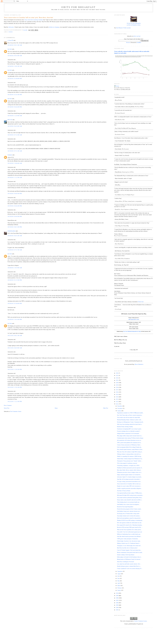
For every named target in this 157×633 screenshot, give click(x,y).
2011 (117, 404)
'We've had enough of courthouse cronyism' (127, 463)
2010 (117, 593)
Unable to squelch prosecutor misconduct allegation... (129, 488)
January (119, 590)
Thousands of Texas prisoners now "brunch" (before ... (129, 461)
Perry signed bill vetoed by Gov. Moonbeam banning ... (130, 525)
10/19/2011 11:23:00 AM (15, 177)
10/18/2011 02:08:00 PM (15, 78)
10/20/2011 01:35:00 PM (15, 280)
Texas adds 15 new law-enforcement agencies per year (129, 532)
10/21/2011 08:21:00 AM (15, 335)
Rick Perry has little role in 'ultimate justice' (127, 548)
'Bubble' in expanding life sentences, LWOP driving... (129, 456)
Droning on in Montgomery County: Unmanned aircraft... (130, 422)
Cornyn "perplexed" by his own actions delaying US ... (130, 568)
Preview (128, 42)
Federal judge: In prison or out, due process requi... (129, 541)
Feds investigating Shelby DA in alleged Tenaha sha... (129, 447)
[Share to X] (34, 30)
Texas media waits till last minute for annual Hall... (129, 417)
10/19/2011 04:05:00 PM (15, 193)
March (119, 585)
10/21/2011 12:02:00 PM (15, 369)
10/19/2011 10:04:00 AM (15, 163)
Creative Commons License (140, 621)
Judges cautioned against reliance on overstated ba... (129, 474)
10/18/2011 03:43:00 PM (15, 94)
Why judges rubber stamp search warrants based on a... (130, 435)
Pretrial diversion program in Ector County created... (129, 509)
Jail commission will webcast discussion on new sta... (129, 440)
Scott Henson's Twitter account (123, 28)
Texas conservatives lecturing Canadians (33, 19)
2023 (117, 375)
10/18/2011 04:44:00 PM (15, 107)
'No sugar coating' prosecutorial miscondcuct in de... (129, 481)
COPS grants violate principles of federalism (127, 538)
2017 (117, 389)
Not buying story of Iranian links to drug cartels (128, 513)
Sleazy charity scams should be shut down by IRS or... (129, 500)
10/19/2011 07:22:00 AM (15, 135)
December (119, 406)
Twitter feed (140, 301)
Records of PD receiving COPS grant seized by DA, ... (129, 527)
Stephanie (10, 155)
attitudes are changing (54, 27)
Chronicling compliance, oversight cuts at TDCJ (128, 465)
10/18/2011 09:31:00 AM (15, 45)
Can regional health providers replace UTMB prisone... (130, 493)
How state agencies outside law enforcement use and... (129, 522)
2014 (117, 397)
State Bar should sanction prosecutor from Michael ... (129, 536)
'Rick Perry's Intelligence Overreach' (125, 561)
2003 (117, 610)
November (120, 408)
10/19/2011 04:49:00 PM (15, 216)
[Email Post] (29, 30)
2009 (117, 595)
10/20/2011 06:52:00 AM (15, 235)
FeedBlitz (139, 42)
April (118, 583)
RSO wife (10, 119)
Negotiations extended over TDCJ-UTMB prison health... (130, 413)
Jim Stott (10, 49)
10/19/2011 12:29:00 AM (15, 115)
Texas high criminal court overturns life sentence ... (129, 516)
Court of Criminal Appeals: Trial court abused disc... (129, 550)
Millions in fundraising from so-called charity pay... (129, 534)
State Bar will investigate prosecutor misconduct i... (129, 479)
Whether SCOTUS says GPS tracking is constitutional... (130, 520)
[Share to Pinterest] (37, 30)
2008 (117, 598)
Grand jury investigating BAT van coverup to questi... (129, 429)
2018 (117, 387)
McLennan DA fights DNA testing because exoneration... (130, 495)
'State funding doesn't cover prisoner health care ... (129, 502)
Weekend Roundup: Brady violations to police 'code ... (129, 419)
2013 (117, 399)
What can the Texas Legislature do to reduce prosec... (129, 529)
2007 (117, 600)
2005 (117, 605)
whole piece (11, 27)
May (118, 581)
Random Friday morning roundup (125, 426)
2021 (117, 380)
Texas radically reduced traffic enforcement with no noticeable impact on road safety (131, 52)
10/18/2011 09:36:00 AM (15, 55)
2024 (117, 373)
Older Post (105, 408)
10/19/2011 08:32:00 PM (15, 227)
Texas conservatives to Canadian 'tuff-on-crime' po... (129, 483)
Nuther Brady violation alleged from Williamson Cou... (130, 458)
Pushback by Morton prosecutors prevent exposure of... (130, 468)
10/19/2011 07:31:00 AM (15, 151)
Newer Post (6, 408)
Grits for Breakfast (78, 7)
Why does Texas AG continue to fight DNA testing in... (130, 452)
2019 (117, 385)
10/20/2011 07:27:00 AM (15, 250)
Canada (10, 31)
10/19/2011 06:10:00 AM (15, 126)
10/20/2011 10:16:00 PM (15, 319)
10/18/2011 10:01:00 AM (15, 66)
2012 (117, 401)
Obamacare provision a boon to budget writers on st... (129, 472)
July (118, 576)
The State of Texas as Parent (123, 490)
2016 (117, 392)
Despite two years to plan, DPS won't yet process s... (129, 486)
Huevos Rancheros (139, 364)
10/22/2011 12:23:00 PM (15, 401)
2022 (117, 378)
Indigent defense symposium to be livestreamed (128, 433)
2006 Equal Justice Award (133, 319)
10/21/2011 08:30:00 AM (15, 348)
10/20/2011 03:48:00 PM (15, 303)
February (119, 588)
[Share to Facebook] (36, 30)
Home (56, 408)
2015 (117, 394)
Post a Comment (8, 405)
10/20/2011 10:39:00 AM (15, 267)
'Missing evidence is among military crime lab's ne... (129, 454)
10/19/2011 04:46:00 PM (15, 206)
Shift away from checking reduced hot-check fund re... (130, 424)
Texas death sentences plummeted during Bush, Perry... (130, 497)
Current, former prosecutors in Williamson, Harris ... (129, 445)
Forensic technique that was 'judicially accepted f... (129, 431)
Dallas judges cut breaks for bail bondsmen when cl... (129, 557)
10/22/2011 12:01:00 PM (15, 387)
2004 (117, 607)
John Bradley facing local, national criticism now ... (129, 511)
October (119, 411)
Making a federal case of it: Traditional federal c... (128, 543)
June (118, 578)
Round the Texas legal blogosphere (125, 506)
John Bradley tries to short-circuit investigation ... (128, 504)
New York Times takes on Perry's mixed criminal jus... (130, 415)
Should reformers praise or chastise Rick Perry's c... (129, 566)
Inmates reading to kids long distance (125, 554)
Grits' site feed (137, 36)
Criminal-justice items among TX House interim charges (130, 438)
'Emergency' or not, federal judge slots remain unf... (129, 545)
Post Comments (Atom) (15, 411)
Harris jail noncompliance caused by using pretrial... (129, 518)
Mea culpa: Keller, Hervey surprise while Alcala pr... (129, 470)
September (120, 571)
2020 (117, 382)
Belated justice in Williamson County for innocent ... (129, 559)
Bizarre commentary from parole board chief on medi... (130, 552)
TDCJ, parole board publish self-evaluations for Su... (129, 442)
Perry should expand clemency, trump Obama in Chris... (130, 449)
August (119, 573)
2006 (117, 602)
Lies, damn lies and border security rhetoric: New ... (129, 564)
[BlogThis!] (33, 30)
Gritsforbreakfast (11, 231)
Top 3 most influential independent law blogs (132, 331)
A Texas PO (10, 40)
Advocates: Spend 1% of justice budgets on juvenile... (129, 477)
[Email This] (31, 30)
